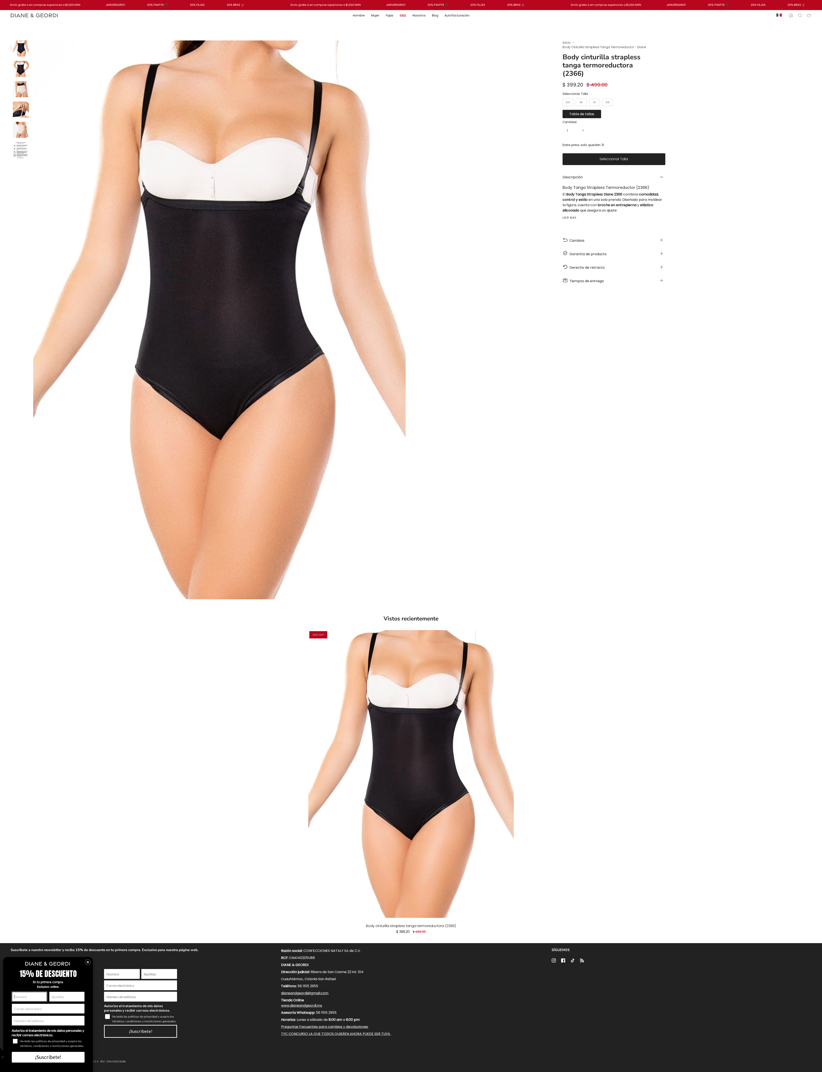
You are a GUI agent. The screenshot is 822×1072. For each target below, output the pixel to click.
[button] (87, 962)
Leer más (570, 217)
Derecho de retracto (586, 267)
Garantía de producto (587, 254)
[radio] (568, 102)
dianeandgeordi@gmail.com (304, 993)
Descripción (573, 177)
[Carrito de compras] (808, 15)
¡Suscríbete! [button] (48, 1057)
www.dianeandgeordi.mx (301, 1005)
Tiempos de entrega (586, 281)
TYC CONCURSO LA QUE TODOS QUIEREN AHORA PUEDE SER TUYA (336, 1033)
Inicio (566, 42)
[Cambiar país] (779, 15)
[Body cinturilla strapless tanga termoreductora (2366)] (411, 774)
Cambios (576, 240)
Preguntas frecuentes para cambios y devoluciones (324, 1026)
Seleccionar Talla (575, 94)
